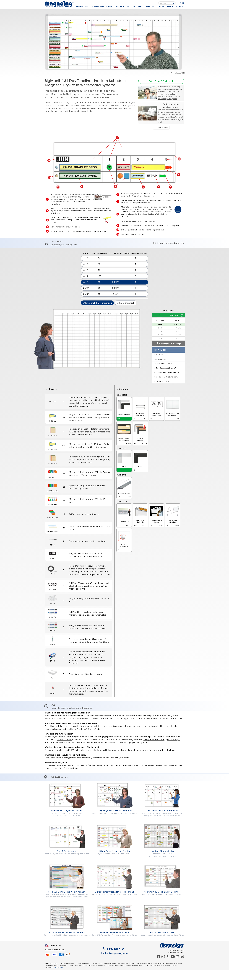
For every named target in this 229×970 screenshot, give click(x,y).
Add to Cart (175, 315)
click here (170, 750)
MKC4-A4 (52, 631)
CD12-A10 (52, 463)
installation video (64, 739)
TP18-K (52, 574)
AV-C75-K (52, 590)
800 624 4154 (163, 96)
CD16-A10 (52, 435)
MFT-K (52, 545)
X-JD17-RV (52, 558)
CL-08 (52, 644)
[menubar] (129, 6)
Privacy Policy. (58, 967)
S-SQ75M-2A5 (52, 491)
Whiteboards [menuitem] (81, 6)
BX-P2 (52, 604)
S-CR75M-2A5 (52, 477)
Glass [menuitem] (161, 6)
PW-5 (52, 678)
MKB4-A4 (52, 617)
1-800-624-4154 (115, 948)
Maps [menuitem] (170, 6)
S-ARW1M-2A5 (52, 518)
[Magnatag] (172, 945)
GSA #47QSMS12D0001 (55, 949)
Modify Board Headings (171, 343)
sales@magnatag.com (167, 99)
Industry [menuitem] (123, 6)
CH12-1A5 (52, 449)
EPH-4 (52, 661)
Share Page (163, 127)
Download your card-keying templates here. (139, 221)
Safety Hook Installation (153, 739)
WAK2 (52, 693)
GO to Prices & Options (159, 81)
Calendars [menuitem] (150, 6)
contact (161, 94)
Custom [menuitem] (180, 6)
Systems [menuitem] (102, 6)
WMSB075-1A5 (52, 531)
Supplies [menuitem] (137, 6)
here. (75, 768)
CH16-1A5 (52, 421)
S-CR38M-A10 (52, 504)
